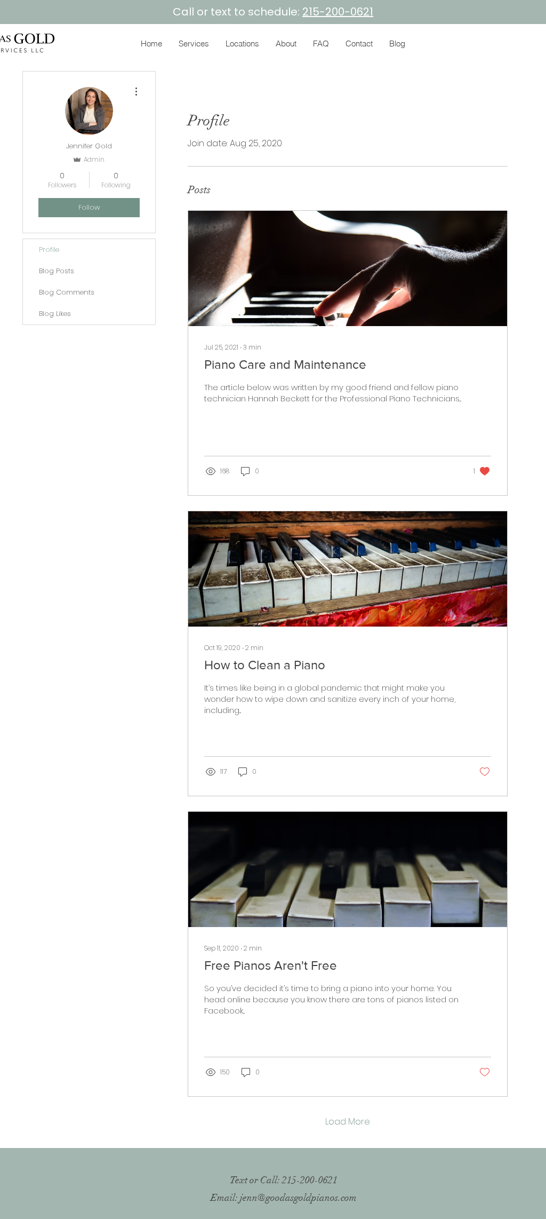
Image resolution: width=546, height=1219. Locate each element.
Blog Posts (56, 271)
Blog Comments (66, 292)
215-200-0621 (337, 11)
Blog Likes (55, 313)
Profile (49, 249)
